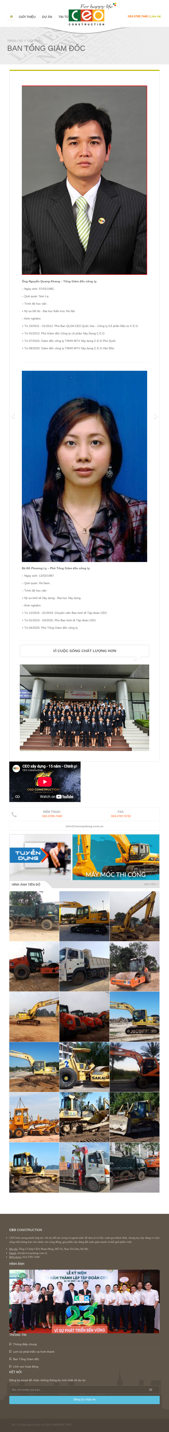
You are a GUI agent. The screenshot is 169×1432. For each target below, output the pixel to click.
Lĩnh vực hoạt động (25, 1366)
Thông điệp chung (25, 1344)
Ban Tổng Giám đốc (26, 1359)
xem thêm (150, 884)
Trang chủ (15, 40)
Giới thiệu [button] (27, 17)
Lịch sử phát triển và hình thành (33, 1351)
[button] (13, 416)
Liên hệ (155, 16)
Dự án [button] (47, 17)
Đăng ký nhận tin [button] (85, 1399)
